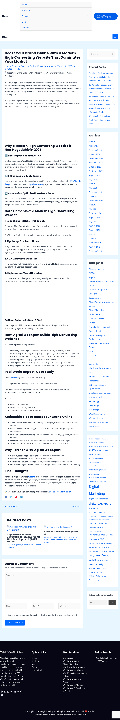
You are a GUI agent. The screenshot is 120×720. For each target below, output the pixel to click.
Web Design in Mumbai (73, 685)
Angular (92, 277)
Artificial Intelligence (98, 289)
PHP (91, 372)
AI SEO (92, 273)
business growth (97, 469)
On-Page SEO (93, 523)
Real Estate (94, 380)
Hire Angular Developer (106, 516)
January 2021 (94, 238)
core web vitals (93, 481)
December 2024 (96, 200)
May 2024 (93, 209)
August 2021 (94, 230)
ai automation (94, 439)
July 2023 (93, 221)
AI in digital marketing (95, 446)
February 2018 (95, 251)
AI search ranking (96, 269)
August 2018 (94, 247)
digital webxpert (100, 503)
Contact (35, 667)
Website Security (94, 580)
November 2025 (96, 162)
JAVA (91, 351)
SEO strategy (93, 547)
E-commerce (94, 314)
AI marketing (108, 446)
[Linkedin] (21, 496)
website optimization (95, 572)
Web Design (103, 555)
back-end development (96, 466)
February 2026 (95, 150)
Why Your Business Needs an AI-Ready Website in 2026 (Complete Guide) (102, 108)
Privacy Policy (37, 670)
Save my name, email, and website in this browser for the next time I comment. (42, 615)
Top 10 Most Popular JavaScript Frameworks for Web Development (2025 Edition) (23, 538)
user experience (106, 551)
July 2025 (93, 179)
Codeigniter (48, 537)
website (31, 476)
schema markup (94, 539)
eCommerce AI (93, 508)
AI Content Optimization (96, 443)
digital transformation (98, 498)
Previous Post (10, 506)
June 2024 (93, 204)
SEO (102, 539)
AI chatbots (105, 439)
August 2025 (94, 175)
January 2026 (94, 154)
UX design (92, 556)
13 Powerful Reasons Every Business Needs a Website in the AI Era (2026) (101, 89)
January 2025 (94, 196)
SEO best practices (94, 543)
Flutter (92, 322)
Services (35, 661)
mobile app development (99, 519)
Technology (94, 401)
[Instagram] (5, 692)
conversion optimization (97, 478)
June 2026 (93, 141)
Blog (33, 664)
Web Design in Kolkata (73, 670)
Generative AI (95, 331)
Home (34, 658)
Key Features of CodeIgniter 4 (61, 533)
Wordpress (94, 426)
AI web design (102, 450)
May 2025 (93, 188)
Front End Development (99, 327)
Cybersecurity (95, 298)
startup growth (95, 397)
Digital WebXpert (35, 184)
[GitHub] (21, 692)
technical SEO (93, 551)
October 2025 (95, 167)
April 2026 (93, 146)
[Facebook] (6, 496)
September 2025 (96, 171)
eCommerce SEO (96, 318)
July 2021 (93, 234)
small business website (105, 547)
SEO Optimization (107, 543)
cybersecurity (103, 481)
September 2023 (96, 213)
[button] (106, 16)
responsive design (96, 531)
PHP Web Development (63, 537)
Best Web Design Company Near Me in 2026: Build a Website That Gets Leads (101, 77)
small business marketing (100, 393)
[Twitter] (11, 496)
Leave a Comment (13, 66)
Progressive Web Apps (96, 527)
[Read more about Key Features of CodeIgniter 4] (58, 527)
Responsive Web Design (101, 534)
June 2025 (93, 183)
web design (94, 409)
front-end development (97, 512)
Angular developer (95, 455)
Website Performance (97, 576)
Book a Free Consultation (60, 491)
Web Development (14, 545)
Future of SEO (93, 516)
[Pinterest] (16, 496)
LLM (90, 359)
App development (96, 458)
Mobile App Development (100, 368)
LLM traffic (93, 364)
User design (94, 405)
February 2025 (95, 192)
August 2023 (94, 217)
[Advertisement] (43, 127)
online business (103, 523)
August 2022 (94, 226)
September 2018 (96, 242)
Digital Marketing (96, 310)
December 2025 (96, 158)
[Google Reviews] (18, 692)
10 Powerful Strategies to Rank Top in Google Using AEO (100, 120)
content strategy (94, 474)
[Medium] (2, 695)
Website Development (46, 66)
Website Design (29, 66)
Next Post (77, 506)
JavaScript (93, 355)
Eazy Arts (15, 377)
